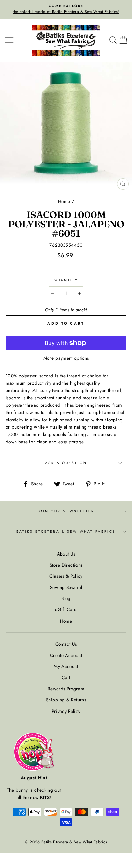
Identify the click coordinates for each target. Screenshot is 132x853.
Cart (66, 677)
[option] (66, 9)
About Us (66, 553)
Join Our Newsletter (66, 511)
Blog (65, 598)
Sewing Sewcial (66, 587)
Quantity (66, 280)
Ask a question (66, 462)
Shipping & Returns (66, 699)
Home (64, 201)
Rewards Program (66, 688)
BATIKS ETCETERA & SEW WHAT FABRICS (66, 531)
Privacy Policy (66, 711)
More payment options (66, 358)
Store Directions (66, 565)
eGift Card (66, 609)
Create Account (66, 655)
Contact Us (66, 644)
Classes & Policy (65, 576)
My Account (66, 666)
